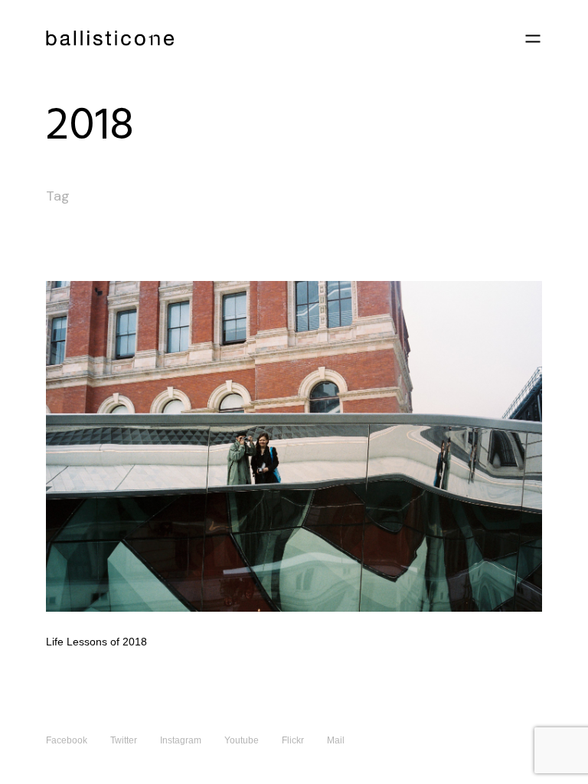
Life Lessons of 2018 (96, 641)
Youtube (241, 740)
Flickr (293, 740)
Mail (336, 740)
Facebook (66, 740)
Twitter (123, 740)
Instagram (180, 740)
